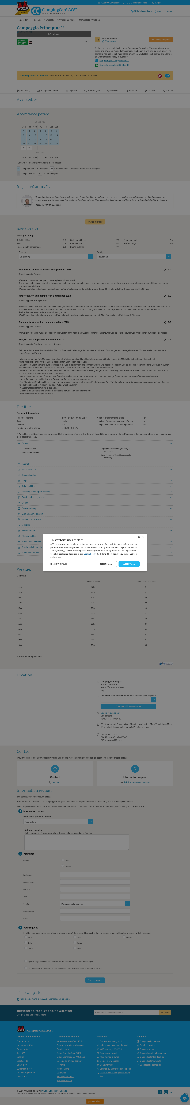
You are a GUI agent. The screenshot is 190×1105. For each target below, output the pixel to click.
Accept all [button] (129, 564)
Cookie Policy (90, 553)
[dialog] (95, 552)
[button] (58, 564)
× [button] (142, 537)
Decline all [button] (106, 564)
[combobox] (139, 537)
